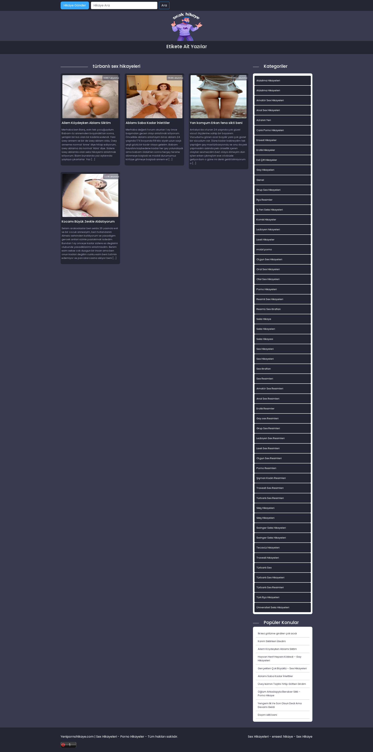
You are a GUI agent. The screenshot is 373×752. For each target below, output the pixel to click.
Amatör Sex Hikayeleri (270, 100)
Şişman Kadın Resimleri (271, 478)
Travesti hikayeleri (267, 557)
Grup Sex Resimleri (268, 428)
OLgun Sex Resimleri (269, 458)
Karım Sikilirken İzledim (272, 641)
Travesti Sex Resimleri (270, 488)
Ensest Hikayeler (266, 140)
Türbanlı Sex (264, 567)
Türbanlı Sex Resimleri (270, 498)
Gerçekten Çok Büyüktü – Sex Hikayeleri (282, 668)
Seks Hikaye (263, 319)
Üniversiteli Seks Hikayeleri (272, 607)
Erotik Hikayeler (265, 150)
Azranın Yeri (263, 120)
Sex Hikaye (304, 736)
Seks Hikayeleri (265, 329)
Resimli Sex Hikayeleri (269, 299)
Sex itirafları (263, 368)
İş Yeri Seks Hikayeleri (269, 209)
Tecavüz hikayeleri (268, 547)
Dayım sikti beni (267, 714)
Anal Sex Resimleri (267, 398)
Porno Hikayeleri (266, 289)
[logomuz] (186, 27)
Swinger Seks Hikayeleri (271, 527)
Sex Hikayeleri (265, 349)
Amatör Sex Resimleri (269, 388)
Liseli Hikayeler (265, 239)
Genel (260, 180)
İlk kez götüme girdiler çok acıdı (277, 633)
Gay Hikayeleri (265, 169)
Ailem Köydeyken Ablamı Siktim (277, 649)
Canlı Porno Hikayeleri (270, 130)
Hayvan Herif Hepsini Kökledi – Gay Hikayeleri (279, 658)
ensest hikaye (282, 736)
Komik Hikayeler (266, 219)
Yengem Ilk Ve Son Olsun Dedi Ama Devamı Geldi (280, 705)
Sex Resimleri (264, 378)
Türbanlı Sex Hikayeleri (270, 577)
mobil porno (264, 249)
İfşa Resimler (264, 199)
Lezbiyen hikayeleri (268, 229)
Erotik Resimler (265, 408)
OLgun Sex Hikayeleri (269, 259)
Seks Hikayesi (264, 339)
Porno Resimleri (266, 468)
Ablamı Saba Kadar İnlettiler (275, 676)
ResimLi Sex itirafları (268, 309)
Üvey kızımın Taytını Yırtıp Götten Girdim (282, 684)
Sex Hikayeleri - (260, 736)
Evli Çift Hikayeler (266, 160)
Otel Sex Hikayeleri (268, 279)
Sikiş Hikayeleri (265, 508)
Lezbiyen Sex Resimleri (270, 438)
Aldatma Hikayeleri (268, 80)
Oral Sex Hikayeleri (268, 269)
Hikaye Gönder (75, 5)
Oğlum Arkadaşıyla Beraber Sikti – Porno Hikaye (279, 693)
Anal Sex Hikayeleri (268, 110)
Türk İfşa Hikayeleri (267, 597)
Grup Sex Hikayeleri (268, 189)
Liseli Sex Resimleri (268, 448)
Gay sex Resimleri (267, 418)
